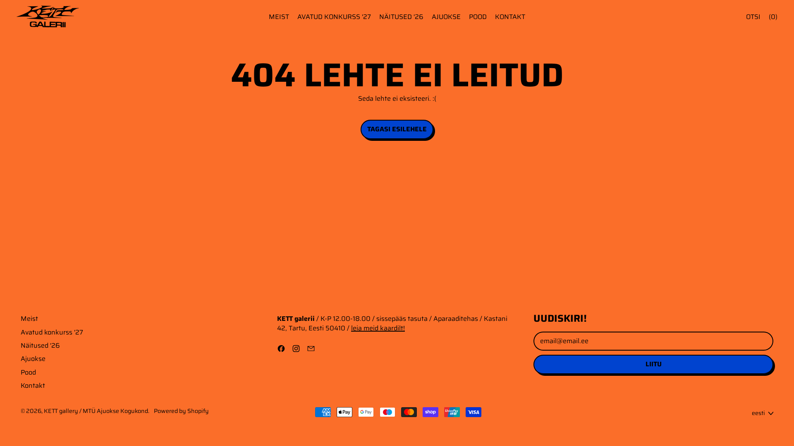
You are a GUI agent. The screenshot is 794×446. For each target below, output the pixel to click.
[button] (753, 17)
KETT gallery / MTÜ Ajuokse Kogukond (96, 410)
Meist (279, 17)
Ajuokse (446, 17)
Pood (478, 17)
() (773, 17)
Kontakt (510, 17)
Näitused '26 (401, 17)
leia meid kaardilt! (378, 328)
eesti (758, 413)
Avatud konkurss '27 (334, 17)
